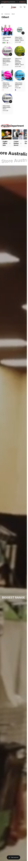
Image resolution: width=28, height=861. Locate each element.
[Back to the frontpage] (2, 14)
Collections (7, 14)
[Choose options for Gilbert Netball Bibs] (10, 33)
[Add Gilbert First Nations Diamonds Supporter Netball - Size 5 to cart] (23, 54)
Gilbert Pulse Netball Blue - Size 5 (19, 84)
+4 (9, 42)
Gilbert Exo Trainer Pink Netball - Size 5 (7, 84)
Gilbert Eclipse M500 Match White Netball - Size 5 (7, 61)
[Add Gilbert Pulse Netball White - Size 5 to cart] (10, 101)
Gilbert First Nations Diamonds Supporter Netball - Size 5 (19, 61)
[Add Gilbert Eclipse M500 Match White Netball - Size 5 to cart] (10, 54)
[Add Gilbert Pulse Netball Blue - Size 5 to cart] (23, 78)
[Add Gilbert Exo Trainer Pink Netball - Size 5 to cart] (10, 78)
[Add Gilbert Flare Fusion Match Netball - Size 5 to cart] (23, 33)
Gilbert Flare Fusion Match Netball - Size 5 (19, 39)
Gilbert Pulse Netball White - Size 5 (7, 107)
